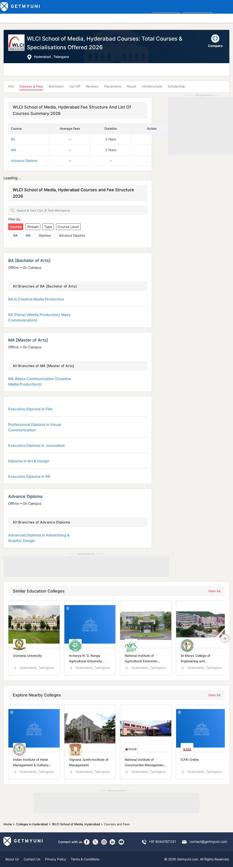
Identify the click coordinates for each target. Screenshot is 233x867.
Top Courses (34, 16)
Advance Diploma (24, 161)
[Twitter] (95, 842)
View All (214, 591)
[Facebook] (87, 842)
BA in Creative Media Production (36, 299)
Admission (56, 86)
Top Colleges (11, 16)
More (133, 16)
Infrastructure (152, 86)
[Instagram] (104, 842)
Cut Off (74, 86)
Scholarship (176, 86)
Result (131, 86)
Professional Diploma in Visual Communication (34, 427)
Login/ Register (198, 16)
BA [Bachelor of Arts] (29, 260)
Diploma (45, 235)
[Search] (146, 16)
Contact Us (32, 859)
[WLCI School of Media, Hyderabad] (17, 47)
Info (11, 86)
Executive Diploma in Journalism (36, 445)
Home (7, 824)
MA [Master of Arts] (28, 340)
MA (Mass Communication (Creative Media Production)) (39, 381)
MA (13, 150)
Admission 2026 (101, 16)
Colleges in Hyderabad (32, 824)
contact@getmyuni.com (208, 841)
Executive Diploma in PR (29, 476)
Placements (112, 86)
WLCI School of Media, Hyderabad (76, 824)
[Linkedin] (112, 842)
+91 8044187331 (162, 841)
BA (13, 139)
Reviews (92, 86)
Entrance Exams (59, 16)
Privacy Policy (55, 859)
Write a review (166, 16)
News (121, 16)
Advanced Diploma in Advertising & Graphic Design (38, 538)
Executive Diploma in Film (30, 409)
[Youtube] (121, 842)
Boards (80, 16)
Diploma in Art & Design (28, 461)
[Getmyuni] (20, 7)
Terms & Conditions (85, 859)
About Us (12, 859)
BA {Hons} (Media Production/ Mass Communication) (39, 317)
